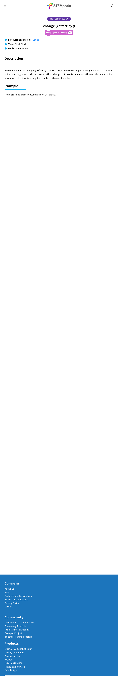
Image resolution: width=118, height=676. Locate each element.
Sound (36, 39)
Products (12, 643)
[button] (59, 19)
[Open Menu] (5, 5)
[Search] (112, 5)
